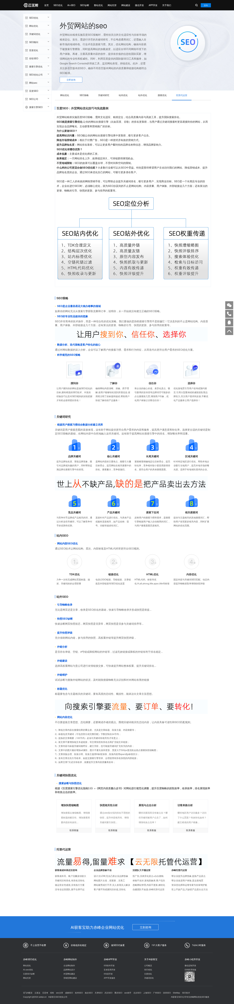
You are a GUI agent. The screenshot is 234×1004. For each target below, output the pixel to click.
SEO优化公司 (36, 74)
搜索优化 (162, 95)
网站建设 (125, 5)
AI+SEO (71, 5)
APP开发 (153, 5)
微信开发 (139, 5)
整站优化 (98, 5)
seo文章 (59, 992)
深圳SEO (167, 992)
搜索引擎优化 (36, 66)
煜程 (52, 992)
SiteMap (176, 992)
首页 (46, 5)
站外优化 (142, 95)
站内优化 (123, 95)
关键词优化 (34, 34)
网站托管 (112, 5)
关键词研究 (103, 95)
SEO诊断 (84, 5)
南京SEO (89, 992)
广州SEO (157, 992)
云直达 (37, 992)
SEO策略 (84, 95)
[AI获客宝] (30, 5)
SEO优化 (58, 5)
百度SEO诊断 (29, 973)
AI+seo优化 (28, 969)
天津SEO (99, 992)
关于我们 (166, 5)
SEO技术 (186, 992)
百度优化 (33, 50)
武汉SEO (108, 992)
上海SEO (147, 992)
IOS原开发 (108, 973)
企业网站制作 (69, 965)
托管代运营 (181, 95)
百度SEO (33, 90)
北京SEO (137, 992)
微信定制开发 (190, 965)
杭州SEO (79, 992)
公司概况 (148, 965)
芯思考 (45, 992)
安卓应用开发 (109, 969)
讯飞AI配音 (27, 992)
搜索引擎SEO (36, 107)
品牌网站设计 (69, 969)
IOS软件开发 (109, 965)
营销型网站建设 (70, 977)
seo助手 (127, 992)
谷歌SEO (33, 58)
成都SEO (69, 992)
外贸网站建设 (69, 973)
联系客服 (74, 830)
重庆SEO (118, 992)
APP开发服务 (109, 977)
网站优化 (33, 25)
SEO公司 (33, 99)
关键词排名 (149, 977)
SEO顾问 (33, 42)
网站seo (33, 82)
